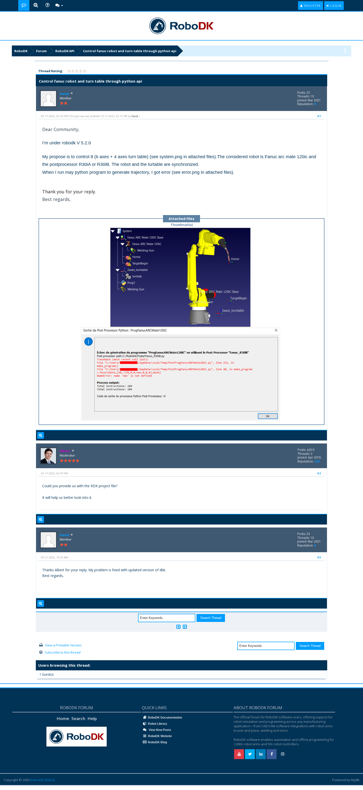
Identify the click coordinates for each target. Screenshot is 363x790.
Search (78, 718)
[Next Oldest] (178, 626)
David (64, 93)
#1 (319, 116)
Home (63, 718)
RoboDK (20, 51)
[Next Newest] (185, 626)
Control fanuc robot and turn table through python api (129, 51)
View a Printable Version (63, 645)
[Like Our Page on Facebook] (272, 754)
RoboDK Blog (157, 742)
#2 (319, 473)
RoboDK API (64, 51)
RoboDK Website (160, 736)
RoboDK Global (42, 780)
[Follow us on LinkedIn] (261, 754)
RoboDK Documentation (165, 717)
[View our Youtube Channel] (239, 754)
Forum (41, 51)
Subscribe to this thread (63, 652)
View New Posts (159, 730)
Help (92, 718)
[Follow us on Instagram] (282, 754)
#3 (319, 557)
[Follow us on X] (250, 754)
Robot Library (157, 723)
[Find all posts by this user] (40, 435)
